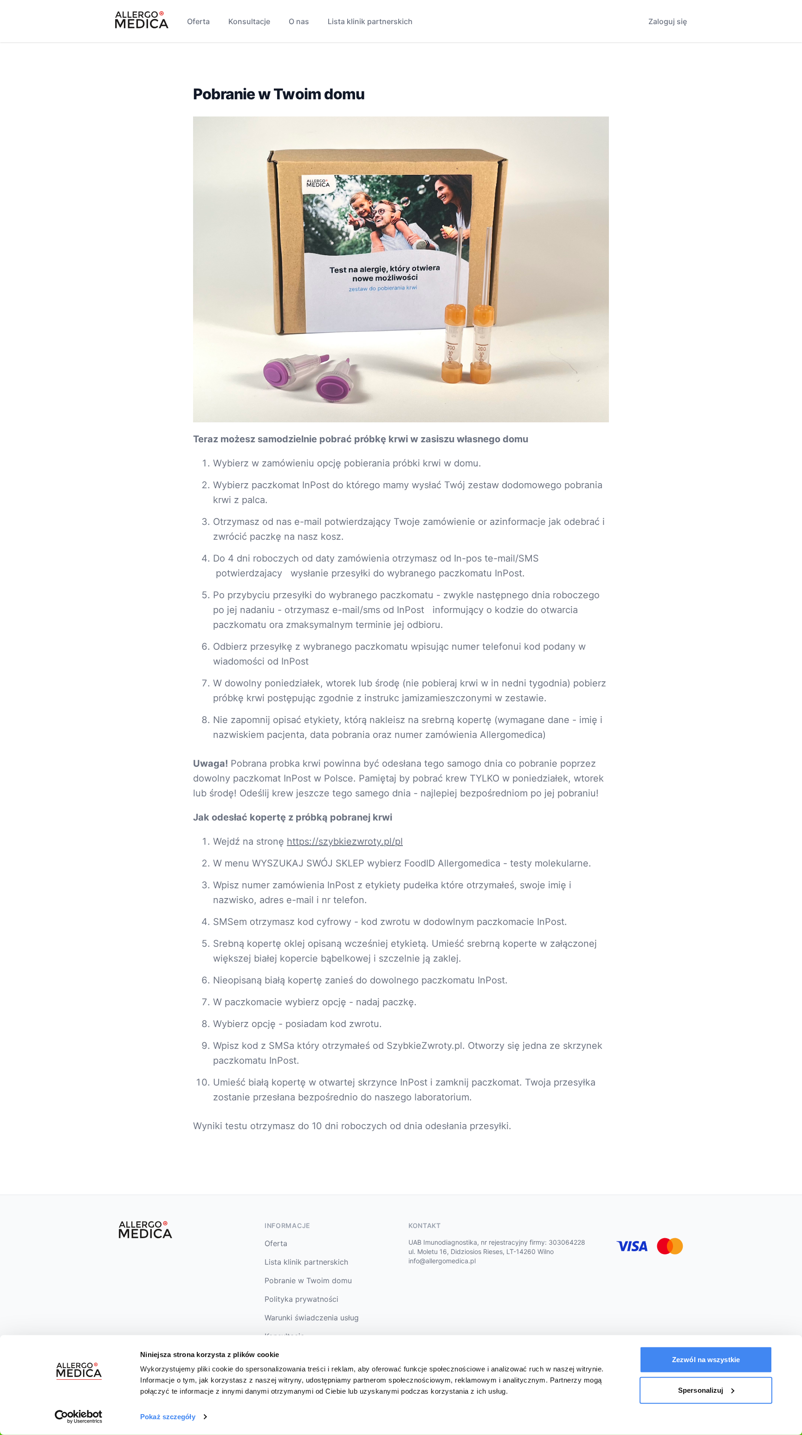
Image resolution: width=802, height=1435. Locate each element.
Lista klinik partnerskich (370, 21)
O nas (299, 21)
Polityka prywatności (301, 1299)
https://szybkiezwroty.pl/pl (345, 841)
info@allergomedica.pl (442, 1261)
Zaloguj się (667, 21)
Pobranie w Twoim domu (308, 1280)
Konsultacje (249, 21)
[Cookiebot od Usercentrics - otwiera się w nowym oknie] (78, 1417)
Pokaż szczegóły (167, 1417)
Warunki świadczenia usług (312, 1317)
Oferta (198, 21)
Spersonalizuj (700, 1390)
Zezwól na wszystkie (706, 1360)
